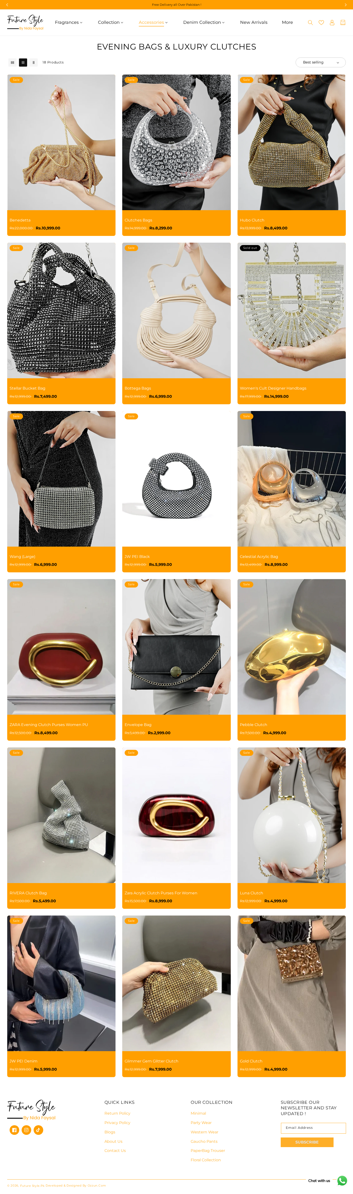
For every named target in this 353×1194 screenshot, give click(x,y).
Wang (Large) (22, 556)
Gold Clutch (251, 1061)
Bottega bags (138, 388)
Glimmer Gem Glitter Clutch (151, 1061)
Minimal (198, 1113)
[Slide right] (346, 5)
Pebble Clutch (253, 724)
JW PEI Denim (23, 1061)
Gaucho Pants (204, 1141)
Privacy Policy (117, 1122)
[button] (69, 22)
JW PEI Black (137, 556)
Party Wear (201, 1122)
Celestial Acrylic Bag (259, 556)
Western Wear (204, 1132)
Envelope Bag (138, 724)
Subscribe (307, 1142)
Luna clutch (251, 893)
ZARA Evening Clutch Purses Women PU (49, 724)
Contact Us (115, 1150)
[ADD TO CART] (104, 103)
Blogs (109, 1132)
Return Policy (117, 1113)
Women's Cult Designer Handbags (273, 388)
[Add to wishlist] (104, 81)
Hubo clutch (252, 220)
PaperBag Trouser (208, 1150)
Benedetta (20, 220)
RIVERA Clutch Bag (28, 893)
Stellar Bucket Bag (27, 388)
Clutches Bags (138, 220)
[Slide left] (7, 5)
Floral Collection (206, 1160)
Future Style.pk (32, 1186)
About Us (113, 1141)
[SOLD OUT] (335, 271)
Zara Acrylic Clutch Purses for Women (161, 893)
